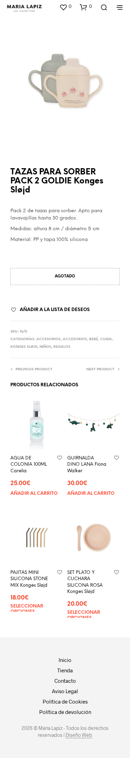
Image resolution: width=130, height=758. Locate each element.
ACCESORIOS (48, 339)
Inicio (65, 660)
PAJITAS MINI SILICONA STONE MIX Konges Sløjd (29, 579)
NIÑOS (45, 347)
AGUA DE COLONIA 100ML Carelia (28, 464)
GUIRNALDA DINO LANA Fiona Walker (86, 464)
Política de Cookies (65, 701)
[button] (65, 6)
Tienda (65, 670)
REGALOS (61, 347)
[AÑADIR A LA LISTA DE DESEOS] (60, 458)
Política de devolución (65, 712)
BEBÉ (93, 339)
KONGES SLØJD (23, 347)
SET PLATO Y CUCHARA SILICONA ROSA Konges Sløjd (85, 582)
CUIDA (106, 339)
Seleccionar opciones (26, 609)
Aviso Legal (65, 691)
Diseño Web (79, 735)
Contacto (65, 681)
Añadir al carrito (34, 493)
